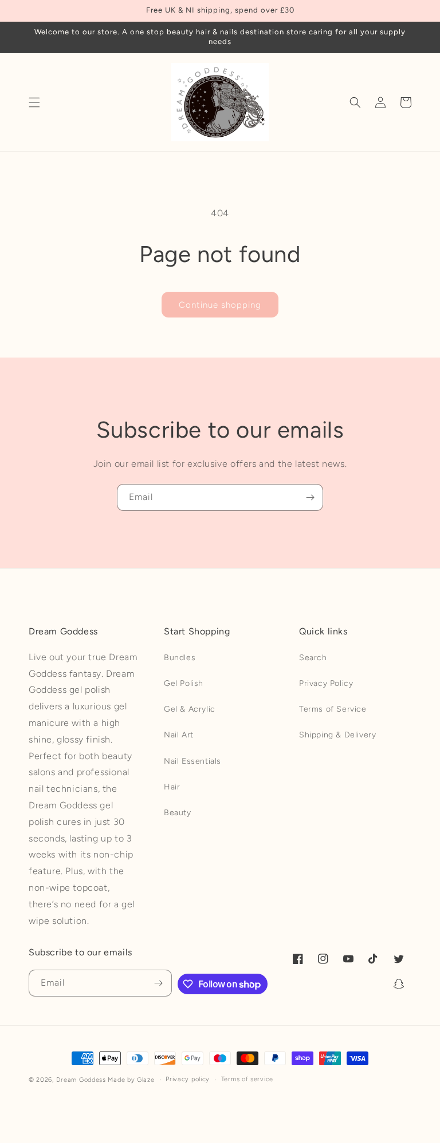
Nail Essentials (192, 761)
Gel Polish (183, 683)
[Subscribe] (310, 497)
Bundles (179, 657)
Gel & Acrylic (189, 709)
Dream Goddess (81, 1080)
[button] (34, 102)
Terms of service (247, 1079)
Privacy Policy (326, 683)
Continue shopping (220, 305)
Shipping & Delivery (337, 735)
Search (313, 657)
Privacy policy (188, 1079)
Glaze (146, 1080)
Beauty (177, 812)
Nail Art (179, 735)
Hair (172, 787)
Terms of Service (333, 709)
